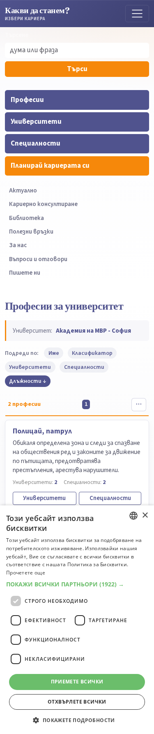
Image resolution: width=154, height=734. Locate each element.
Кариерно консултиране (43, 204)
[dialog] (77, 619)
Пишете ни (24, 273)
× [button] (145, 515)
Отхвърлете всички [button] (77, 701)
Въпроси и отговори (38, 259)
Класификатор (92, 353)
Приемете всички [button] (77, 681)
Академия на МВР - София (93, 330)
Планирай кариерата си (50, 166)
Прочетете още (25, 572)
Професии (27, 100)
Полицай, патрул (42, 431)
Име (53, 353)
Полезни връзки (31, 231)
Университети (36, 122)
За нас (18, 245)
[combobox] (133, 516)
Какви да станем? (37, 13)
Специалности (35, 143)
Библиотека (26, 218)
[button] (77, 584)
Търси (77, 69)
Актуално (23, 190)
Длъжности (25, 381)
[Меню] (137, 13)
